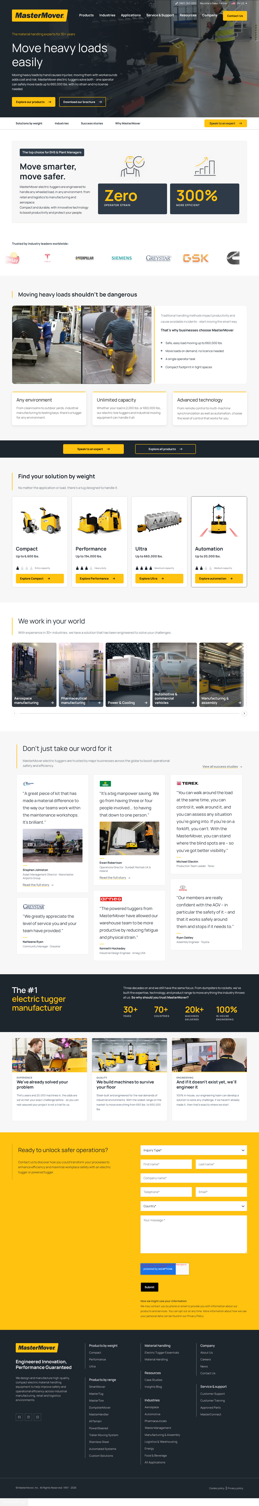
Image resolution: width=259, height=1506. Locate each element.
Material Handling (156, 1359)
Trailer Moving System (103, 1435)
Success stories (92, 123)
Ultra (92, 1366)
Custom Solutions (101, 1456)
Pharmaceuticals (156, 1421)
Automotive (152, 1414)
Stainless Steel (99, 1442)
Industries (107, 15)
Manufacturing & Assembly (162, 1435)
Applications (131, 15)
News (204, 1366)
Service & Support (160, 15)
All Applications (155, 1462)
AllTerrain (95, 1421)
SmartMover (97, 1387)
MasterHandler (99, 1414)
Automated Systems (102, 1449)
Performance (97, 1359)
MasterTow (96, 1400)
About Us (206, 1353)
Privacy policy (235, 1488)
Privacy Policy (195, 1316)
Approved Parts (210, 1408)
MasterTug (96, 1394)
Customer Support (212, 1394)
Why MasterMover (127, 123)
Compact (95, 1353)
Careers (205, 1359)
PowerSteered (98, 1428)
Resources (188, 15)
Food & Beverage (156, 1455)
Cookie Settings (14, 1502)
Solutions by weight (29, 123)
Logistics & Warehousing (161, 1442)
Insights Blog (153, 1387)
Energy (149, 1448)
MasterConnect (210, 1414)
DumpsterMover (100, 1408)
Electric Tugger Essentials (162, 1353)
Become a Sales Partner (214, 3)
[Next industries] (244, 713)
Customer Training (212, 1400)
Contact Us (235, 16)
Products (86, 15)
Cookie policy (216, 1488)
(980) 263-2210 (187, 3)
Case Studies (153, 1380)
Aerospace (152, 1407)
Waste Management (158, 1428)
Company (209, 15)
